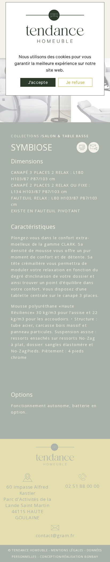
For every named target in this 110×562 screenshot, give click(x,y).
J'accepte (38, 82)
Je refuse (75, 82)
